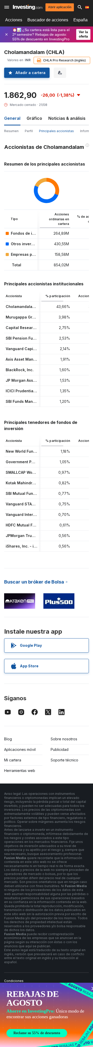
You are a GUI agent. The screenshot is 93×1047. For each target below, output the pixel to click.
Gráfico (34, 118)
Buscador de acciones (47, 20)
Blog (8, 739)
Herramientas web (19, 770)
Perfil (29, 131)
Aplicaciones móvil (20, 749)
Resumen (11, 131)
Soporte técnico (64, 760)
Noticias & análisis (67, 118)
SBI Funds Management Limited (34, 401)
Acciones (13, 20)
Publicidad (59, 749)
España (80, 20)
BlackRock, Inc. (20, 370)
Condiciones (14, 981)
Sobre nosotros (64, 739)
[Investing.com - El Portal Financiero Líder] (27, 7)
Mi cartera (12, 760)
